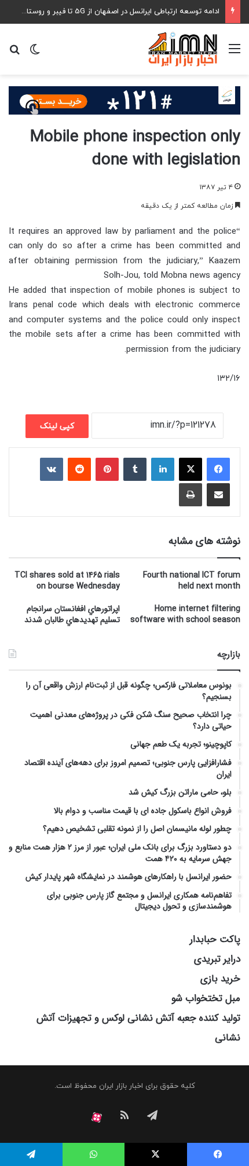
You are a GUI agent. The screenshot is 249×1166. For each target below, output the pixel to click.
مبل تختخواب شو (205, 998)
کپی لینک (57, 426)
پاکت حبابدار (215, 939)
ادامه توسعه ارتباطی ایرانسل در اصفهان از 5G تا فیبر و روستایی (118, 11)
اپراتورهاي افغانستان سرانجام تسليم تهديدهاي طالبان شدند (72, 614)
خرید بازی (220, 979)
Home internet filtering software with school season (185, 614)
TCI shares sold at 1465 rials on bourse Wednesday (67, 581)
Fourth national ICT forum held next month (191, 581)
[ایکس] (190, 469)
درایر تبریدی (217, 959)
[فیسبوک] (218, 469)
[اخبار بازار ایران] (183, 49)
